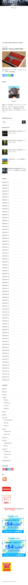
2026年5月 (4, 188)
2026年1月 (4, 200)
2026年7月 (4, 182)
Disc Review (7, 420)
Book (3, 391)
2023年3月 (4, 300)
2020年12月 (5, 380)
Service (5, 434)
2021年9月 (4, 353)
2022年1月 (4, 341)
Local (5, 405)
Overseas (6, 454)
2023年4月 (4, 297)
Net (3, 429)
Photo (3, 437)
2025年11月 (5, 205)
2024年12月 (5, 238)
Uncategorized (5, 460)
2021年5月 (4, 365)
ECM (5, 422)
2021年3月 (4, 371)
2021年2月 (4, 374)
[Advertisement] (14, 25)
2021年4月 (4, 368)
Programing (6, 443)
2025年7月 (4, 217)
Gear (3, 394)
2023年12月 (5, 273)
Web (5, 445)
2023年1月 (4, 306)
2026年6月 (4, 185)
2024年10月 (5, 244)
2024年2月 (4, 267)
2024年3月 (4, 264)
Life (3, 397)
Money (5, 408)
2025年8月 (4, 214)
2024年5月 (4, 259)
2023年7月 (4, 288)
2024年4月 (4, 261)
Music (3, 417)
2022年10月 (5, 315)
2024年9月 (4, 247)
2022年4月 (4, 332)
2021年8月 (4, 356)
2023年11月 (5, 276)
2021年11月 (5, 347)
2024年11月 (5, 241)
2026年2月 (4, 197)
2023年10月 (5, 279)
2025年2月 (4, 232)
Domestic (6, 451)
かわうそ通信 (7, 2)
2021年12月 (5, 344)
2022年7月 (4, 323)
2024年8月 (4, 250)
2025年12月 (5, 202)
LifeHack (6, 402)
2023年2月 (4, 303)
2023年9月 (4, 282)
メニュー (15, 7)
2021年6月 (4, 362)
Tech (3, 440)
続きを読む (12, 71)
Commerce (6, 431)
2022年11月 (5, 312)
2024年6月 (4, 256)
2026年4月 (4, 191)
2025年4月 (4, 226)
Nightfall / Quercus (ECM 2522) (12, 49)
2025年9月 (4, 211)
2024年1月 (4, 270)
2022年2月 (4, 338)
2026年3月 (4, 194)
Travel (3, 449)
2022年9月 (4, 318)
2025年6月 (4, 220)
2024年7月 (4, 253)
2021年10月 (5, 350)
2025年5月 (4, 223)
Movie (3, 414)
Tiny (5, 457)
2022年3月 (4, 335)
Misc (3, 411)
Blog (3, 388)
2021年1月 (4, 377)
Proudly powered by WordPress (9, 581)
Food (5, 400)
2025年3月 (4, 229)
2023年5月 (4, 294)
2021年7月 (4, 359)
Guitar (5, 425)
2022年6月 (4, 326)
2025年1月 (4, 235)
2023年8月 (4, 285)
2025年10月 (5, 208)
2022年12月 (5, 309)
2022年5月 (4, 329)
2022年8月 (4, 320)
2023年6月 (4, 291)
